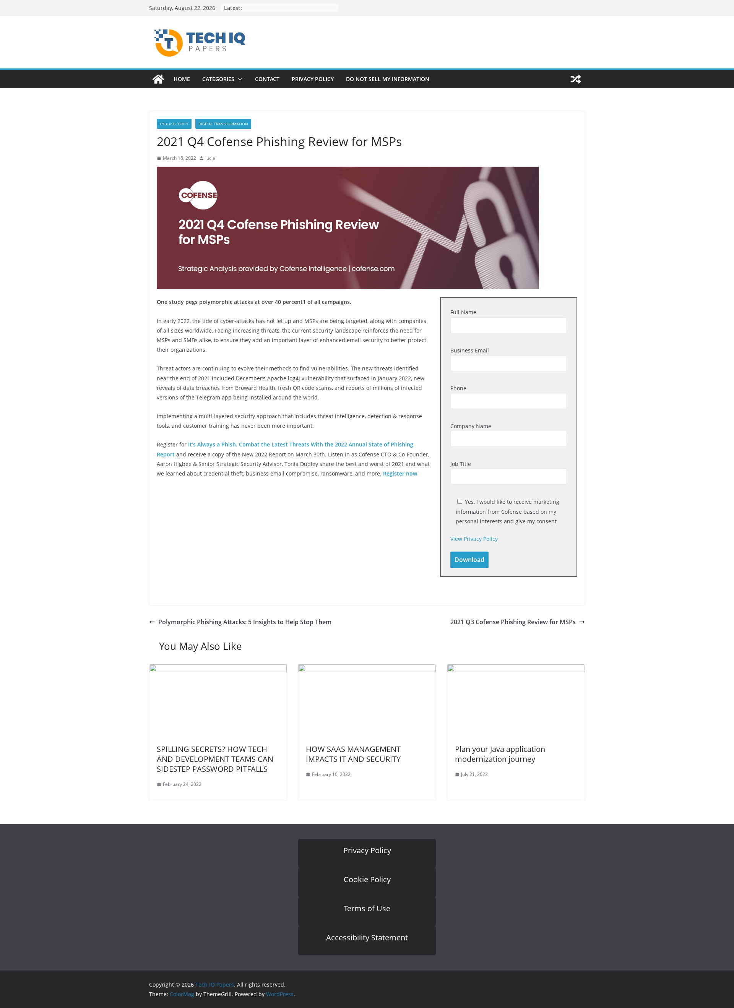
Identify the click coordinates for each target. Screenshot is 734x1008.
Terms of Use (367, 908)
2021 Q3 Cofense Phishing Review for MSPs (513, 622)
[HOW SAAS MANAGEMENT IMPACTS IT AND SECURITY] (367, 670)
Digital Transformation (223, 124)
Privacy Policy (313, 79)
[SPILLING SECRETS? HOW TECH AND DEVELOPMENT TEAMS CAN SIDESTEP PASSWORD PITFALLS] (218, 670)
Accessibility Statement (367, 937)
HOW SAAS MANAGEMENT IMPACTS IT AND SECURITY (353, 754)
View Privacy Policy (474, 538)
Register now (400, 473)
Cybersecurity (174, 124)
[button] (238, 79)
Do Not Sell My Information (387, 79)
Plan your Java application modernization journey (500, 754)
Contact (267, 79)
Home (182, 79)
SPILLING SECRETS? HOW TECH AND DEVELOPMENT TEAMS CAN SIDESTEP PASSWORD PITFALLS (215, 759)
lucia (210, 158)
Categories (218, 79)
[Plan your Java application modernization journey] (516, 670)
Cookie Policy (367, 879)
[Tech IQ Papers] (158, 79)
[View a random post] (576, 79)
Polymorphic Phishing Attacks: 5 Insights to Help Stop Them (244, 622)
